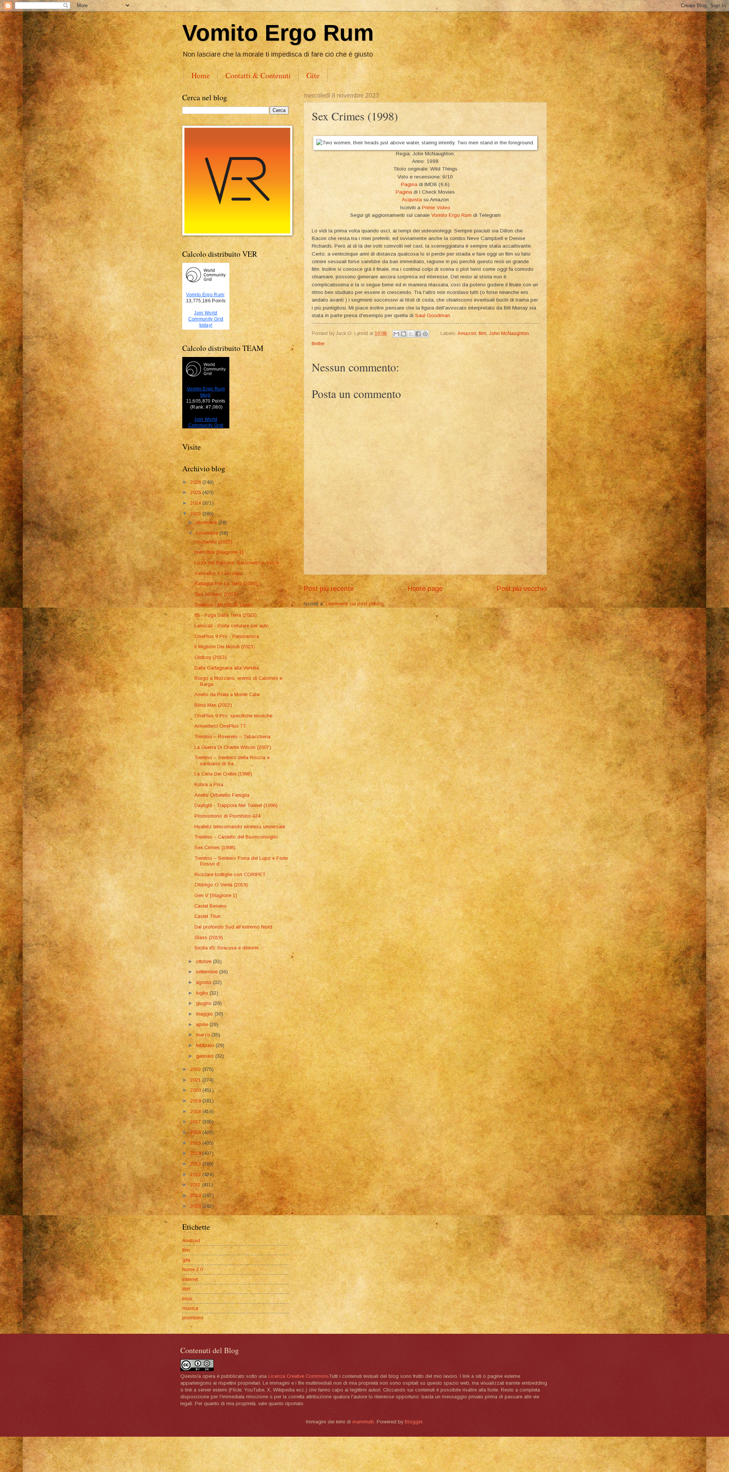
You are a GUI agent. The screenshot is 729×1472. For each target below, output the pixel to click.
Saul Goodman (432, 315)
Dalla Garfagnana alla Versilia (226, 668)
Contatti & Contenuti (258, 75)
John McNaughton (509, 333)
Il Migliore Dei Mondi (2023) (224, 646)
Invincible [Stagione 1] (218, 552)
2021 (196, 1080)
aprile (203, 1024)
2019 (196, 1101)
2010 (196, 1195)
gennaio (205, 1056)
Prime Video (436, 207)
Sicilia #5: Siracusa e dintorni (226, 948)
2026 (196, 482)
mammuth (363, 1422)
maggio (205, 1014)
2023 (196, 513)
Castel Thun (207, 916)
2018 (196, 1111)
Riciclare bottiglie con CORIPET (229, 874)
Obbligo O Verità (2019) (221, 885)
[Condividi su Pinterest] (425, 334)
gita (186, 1260)
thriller (318, 343)
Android (191, 1240)
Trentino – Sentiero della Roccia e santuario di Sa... (232, 760)
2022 (196, 1069)
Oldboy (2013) (210, 657)
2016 (196, 1132)
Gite (313, 75)
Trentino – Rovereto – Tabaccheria (232, 736)
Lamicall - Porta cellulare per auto (231, 626)
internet (190, 1279)
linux (187, 1298)
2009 (196, 1206)
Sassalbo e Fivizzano (218, 573)
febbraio (206, 1045)
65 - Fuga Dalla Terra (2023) (225, 615)
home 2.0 (192, 1269)
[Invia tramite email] (396, 334)
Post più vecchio (522, 588)
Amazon (467, 333)
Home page (425, 588)
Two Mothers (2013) (216, 594)
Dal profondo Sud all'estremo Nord (233, 927)
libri (186, 1289)
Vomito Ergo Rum (278, 33)
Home (200, 75)
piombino (193, 1317)
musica (190, 1308)
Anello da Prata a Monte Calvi (227, 694)
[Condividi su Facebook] (418, 334)
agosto (204, 982)
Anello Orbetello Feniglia (221, 795)
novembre (207, 533)
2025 (196, 492)
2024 (196, 503)
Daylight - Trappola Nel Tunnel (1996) (236, 805)
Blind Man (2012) (213, 705)
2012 (196, 1174)
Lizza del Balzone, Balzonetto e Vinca (236, 562)
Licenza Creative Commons (298, 1376)
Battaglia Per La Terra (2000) (225, 583)
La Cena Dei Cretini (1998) (223, 774)
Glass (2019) (208, 937)
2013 (196, 1164)
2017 (196, 1122)
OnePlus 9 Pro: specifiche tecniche (233, 716)
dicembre (207, 522)
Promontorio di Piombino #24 (227, 816)
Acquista (412, 199)
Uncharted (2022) (213, 542)
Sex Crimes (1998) (214, 847)
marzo (203, 1035)
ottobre (204, 961)
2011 (196, 1185)
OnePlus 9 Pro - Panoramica (226, 636)
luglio (203, 993)
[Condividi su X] (411, 334)
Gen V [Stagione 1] (215, 895)
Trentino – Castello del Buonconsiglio (236, 837)
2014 (196, 1153)
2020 (196, 1090)
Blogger (413, 1422)
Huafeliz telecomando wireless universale (239, 826)
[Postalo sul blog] (403, 334)
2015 (196, 1143)
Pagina (409, 184)
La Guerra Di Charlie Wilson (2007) (232, 747)
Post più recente (329, 588)
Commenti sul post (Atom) (354, 603)
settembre (207, 971)
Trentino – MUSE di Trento (223, 605)
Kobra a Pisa (208, 784)
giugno (204, 1003)
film (482, 333)
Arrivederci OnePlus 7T (220, 726)
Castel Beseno (210, 906)
